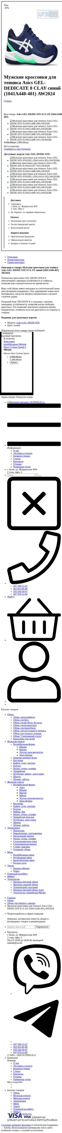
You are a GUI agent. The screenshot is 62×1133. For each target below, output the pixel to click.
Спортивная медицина (25, 844)
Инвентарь (18, 830)
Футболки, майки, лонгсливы (28, 774)
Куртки (17, 766)
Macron (23, 749)
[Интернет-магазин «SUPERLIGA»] (26, 402)
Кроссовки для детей (24, 739)
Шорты (17, 776)
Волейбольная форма (24, 744)
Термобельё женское (23, 817)
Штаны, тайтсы (21, 779)
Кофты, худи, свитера (24, 763)
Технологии (13, 879)
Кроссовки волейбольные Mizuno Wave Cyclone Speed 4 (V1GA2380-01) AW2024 (16, 345)
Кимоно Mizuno (21, 868)
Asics (22, 787)
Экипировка (13, 828)
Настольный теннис (23, 836)
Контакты (18, 461)
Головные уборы (21, 849)
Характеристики (15, 259)
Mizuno (23, 747)
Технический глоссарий (25, 887)
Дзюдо (10, 865)
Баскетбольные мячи (23, 860)
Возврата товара (21, 456)
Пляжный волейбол (17, 874)
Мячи (10, 852)
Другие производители (31, 752)
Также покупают (16, 262)
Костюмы (18, 760)
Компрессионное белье (25, 757)
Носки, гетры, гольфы (24, 768)
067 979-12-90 (20, 594)
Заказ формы (25, 755)
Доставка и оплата (22, 453)
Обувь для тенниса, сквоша (27, 733)
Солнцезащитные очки (25, 841)
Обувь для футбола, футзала (27, 722)
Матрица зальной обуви (25, 884)
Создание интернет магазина (16, 1125)
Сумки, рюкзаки (21, 847)
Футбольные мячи (22, 857)
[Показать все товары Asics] (8, 106)
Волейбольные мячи (23, 855)
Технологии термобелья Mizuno (29, 892)
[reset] (40, 475)
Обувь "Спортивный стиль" (27, 736)
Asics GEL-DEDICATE (28, 322)
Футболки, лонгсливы (24, 820)
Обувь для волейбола (24, 717)
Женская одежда (15, 782)
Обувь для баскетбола (24, 728)
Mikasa (22, 795)
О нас (16, 450)
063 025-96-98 (20, 588)
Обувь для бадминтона (25, 725)
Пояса (16, 871)
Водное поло (19, 863)
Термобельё (19, 771)
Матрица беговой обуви (25, 882)
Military (11, 876)
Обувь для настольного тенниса (29, 730)
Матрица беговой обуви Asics (28, 890)
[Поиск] (37, 475)
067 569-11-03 (20, 586)
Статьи (16, 458)
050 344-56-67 (20, 591)
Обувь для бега (21, 720)
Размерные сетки (22, 466)
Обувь (10, 714)
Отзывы (17, 464)
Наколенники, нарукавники (27, 833)
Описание (12, 257)
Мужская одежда (16, 741)
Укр (9, 597)
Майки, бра (19, 811)
